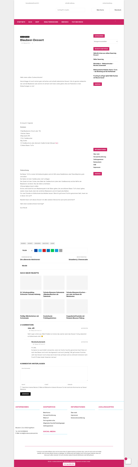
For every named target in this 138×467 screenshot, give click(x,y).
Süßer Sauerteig (98, 59)
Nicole (24, 266)
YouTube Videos (77, 22)
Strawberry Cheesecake (78, 259)
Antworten (84, 328)
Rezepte (27, 36)
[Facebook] (105, 22)
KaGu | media (86, 461)
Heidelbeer (37, 243)
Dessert (22, 36)
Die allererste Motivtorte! (30, 259)
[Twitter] (107, 22)
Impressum (96, 167)
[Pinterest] (111, 22)
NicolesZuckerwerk (38, 342)
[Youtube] (113, 22)
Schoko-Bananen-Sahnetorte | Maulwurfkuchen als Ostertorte (53, 294)
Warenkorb (118, 10)
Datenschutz (97, 162)
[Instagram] (109, 22)
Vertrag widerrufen (49, 420)
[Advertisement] (54, 61)
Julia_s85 (31, 328)
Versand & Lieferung (99, 157)
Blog (30, 22)
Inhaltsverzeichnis (51, 22)
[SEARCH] (83, 10)
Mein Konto (100, 10)
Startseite (21, 22)
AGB (94, 164)
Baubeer (23, 243)
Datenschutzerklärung (78, 418)
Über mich (64, 22)
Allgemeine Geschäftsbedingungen (54, 423)
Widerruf (46, 418)
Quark (52, 243)
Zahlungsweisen (98, 159)
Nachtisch (45, 243)
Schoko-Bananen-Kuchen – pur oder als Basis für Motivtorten (76, 294)
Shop (37, 22)
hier (56, 143)
